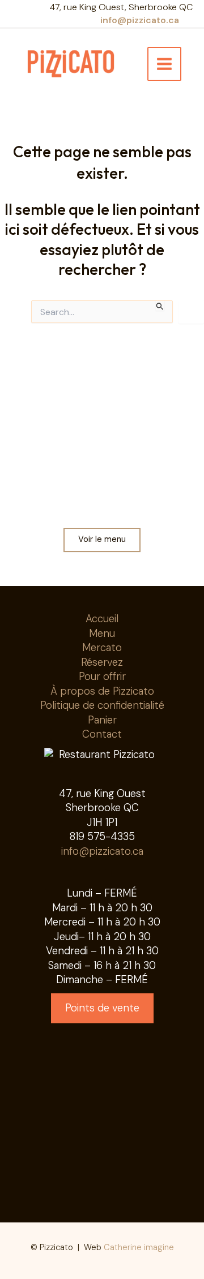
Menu (102, 633)
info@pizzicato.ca (102, 851)
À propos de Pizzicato (102, 691)
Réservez (102, 662)
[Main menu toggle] (164, 64)
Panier (102, 720)
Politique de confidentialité (102, 705)
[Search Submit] (160, 305)
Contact (102, 734)
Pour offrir (102, 676)
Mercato (102, 647)
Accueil (102, 619)
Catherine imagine (139, 1247)
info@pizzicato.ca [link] (139, 20)
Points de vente (102, 1008)
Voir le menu (102, 539)
